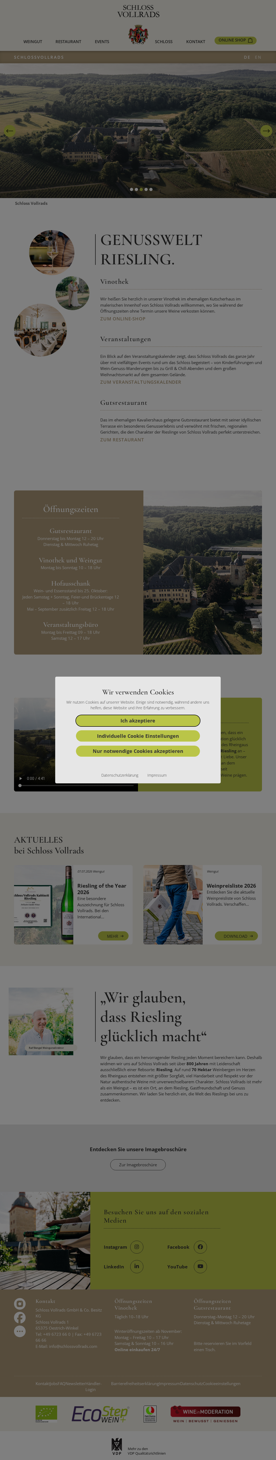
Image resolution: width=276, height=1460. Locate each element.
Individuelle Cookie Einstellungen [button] (138, 736)
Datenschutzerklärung (119, 775)
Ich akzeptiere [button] (137, 720)
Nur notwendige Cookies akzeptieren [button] (138, 751)
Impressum (157, 775)
